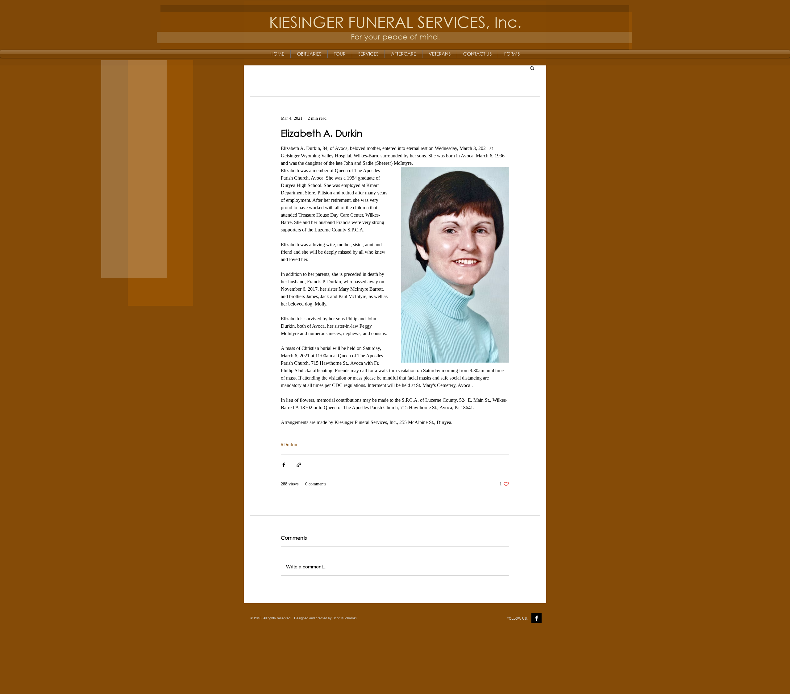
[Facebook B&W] (536, 618)
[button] (532, 67)
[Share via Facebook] (284, 465)
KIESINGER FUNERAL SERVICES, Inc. (395, 21)
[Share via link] (299, 465)
